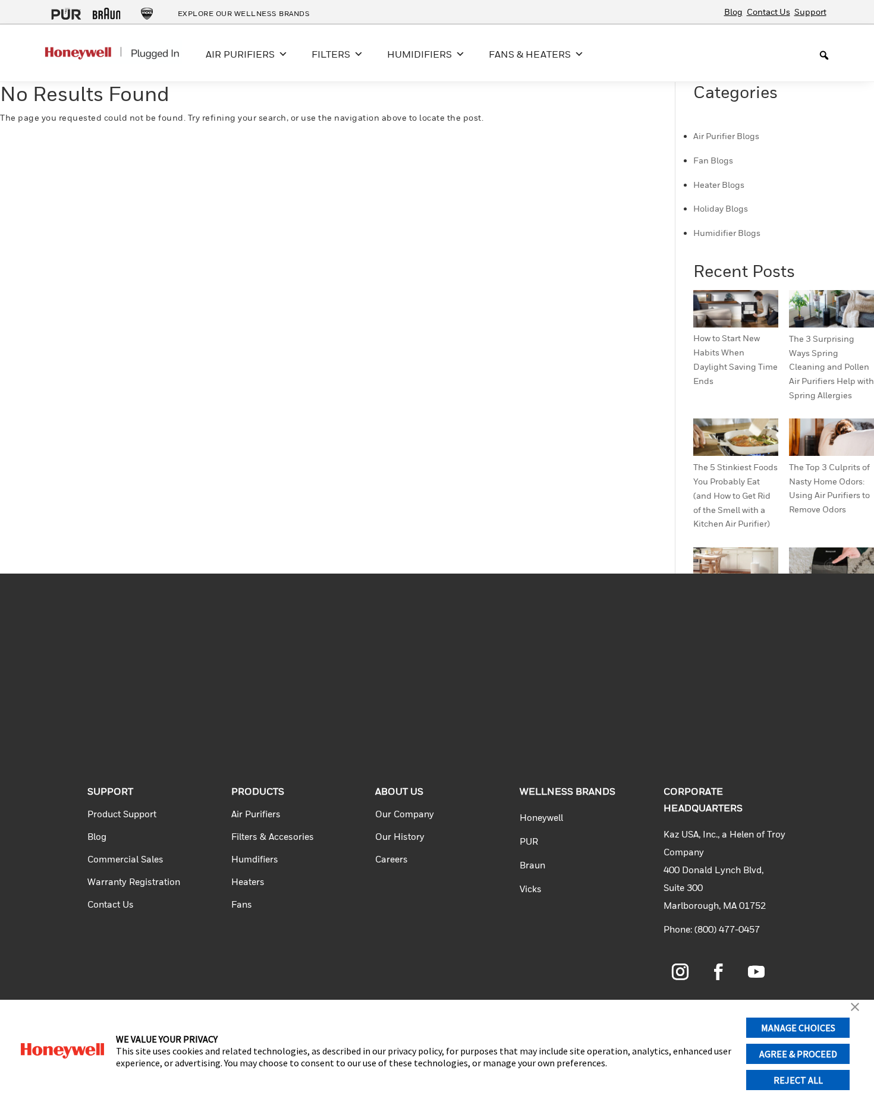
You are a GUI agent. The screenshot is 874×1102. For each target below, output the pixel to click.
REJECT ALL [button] (798, 1080)
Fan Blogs (713, 160)
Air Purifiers (256, 813)
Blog (733, 12)
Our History (400, 836)
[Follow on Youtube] (756, 971)
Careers (391, 859)
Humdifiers (254, 859)
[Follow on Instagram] (680, 971)
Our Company (404, 813)
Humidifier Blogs (726, 233)
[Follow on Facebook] (718, 971)
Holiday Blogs (720, 208)
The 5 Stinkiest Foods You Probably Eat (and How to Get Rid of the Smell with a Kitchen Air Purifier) (735, 495)
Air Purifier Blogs (726, 136)
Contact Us (768, 12)
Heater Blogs (718, 185)
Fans (241, 904)
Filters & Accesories (272, 836)
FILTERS (331, 54)
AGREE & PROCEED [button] (798, 1054)
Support (810, 12)
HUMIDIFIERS (419, 54)
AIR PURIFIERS (240, 54)
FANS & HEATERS (530, 54)
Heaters (248, 881)
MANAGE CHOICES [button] (798, 1028)
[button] (855, 1008)
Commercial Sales (125, 859)
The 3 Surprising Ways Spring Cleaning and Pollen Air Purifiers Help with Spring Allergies (831, 366)
